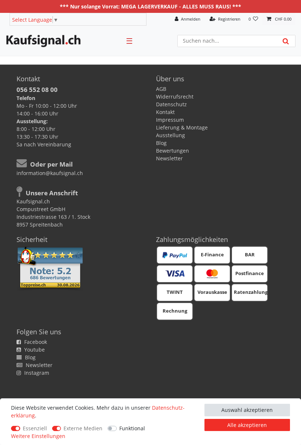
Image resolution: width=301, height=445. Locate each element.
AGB (161, 88)
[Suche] (285, 41)
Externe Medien (83, 428)
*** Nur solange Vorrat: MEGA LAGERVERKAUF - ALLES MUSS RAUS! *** (150, 6)
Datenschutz (171, 104)
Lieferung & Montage (182, 127)
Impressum (170, 119)
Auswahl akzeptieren (247, 409)
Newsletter (169, 158)
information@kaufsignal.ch (50, 173)
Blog (161, 142)
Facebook (35, 341)
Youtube (34, 349)
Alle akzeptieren (247, 424)
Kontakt (165, 111)
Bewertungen (172, 150)
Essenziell (35, 428)
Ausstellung (170, 135)
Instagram (36, 372)
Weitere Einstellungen (38, 435)
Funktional (132, 428)
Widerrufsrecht (174, 96)
